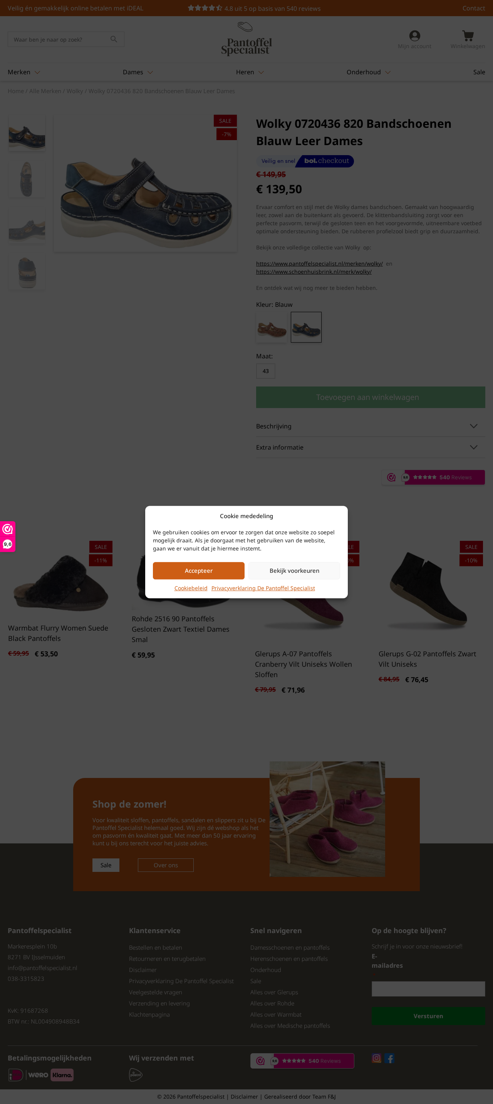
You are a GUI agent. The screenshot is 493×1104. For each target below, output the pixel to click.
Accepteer (199, 570)
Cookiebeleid (191, 588)
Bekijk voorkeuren (294, 570)
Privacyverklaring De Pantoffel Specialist (263, 588)
